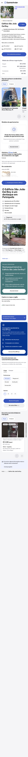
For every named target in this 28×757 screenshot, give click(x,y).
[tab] (5, 370)
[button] (13, 437)
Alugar (4, 84)
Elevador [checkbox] (7, 382)
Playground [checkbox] (15, 378)
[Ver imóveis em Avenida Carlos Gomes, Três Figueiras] (20, 7)
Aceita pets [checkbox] (15, 382)
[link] (14, 401)
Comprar (11, 84)
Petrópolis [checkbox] (7, 378)
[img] (11, 97)
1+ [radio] (4, 393)
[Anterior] (19, 116)
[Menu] (2, 2)
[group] (13, 437)
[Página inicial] (11, 2)
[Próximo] (24, 116)
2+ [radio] (8, 393)
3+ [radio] (11, 393)
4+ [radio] (15, 393)
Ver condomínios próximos (14, 54)
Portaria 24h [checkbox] (8, 385)
